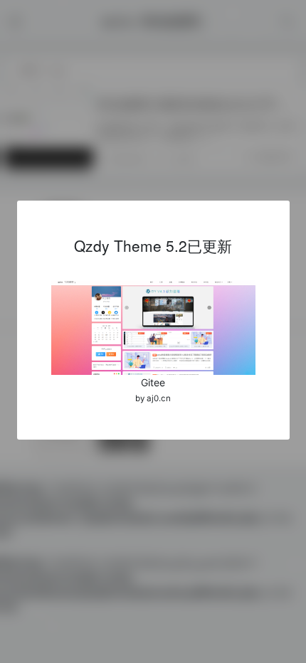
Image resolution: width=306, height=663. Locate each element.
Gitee (153, 382)
